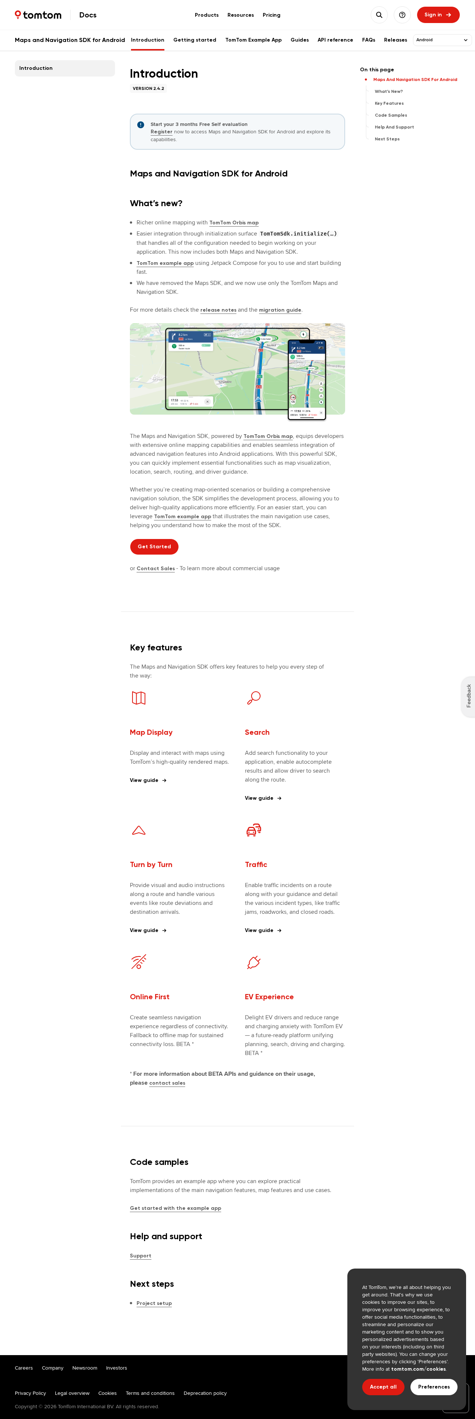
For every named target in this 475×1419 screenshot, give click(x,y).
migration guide (280, 310)
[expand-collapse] (466, 40)
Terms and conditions (150, 1393)
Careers (24, 1367)
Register (162, 132)
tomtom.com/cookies (418, 1369)
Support (140, 1256)
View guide (144, 780)
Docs (87, 14)
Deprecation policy (205, 1393)
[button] (402, 14)
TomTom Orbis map (234, 223)
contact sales (167, 1083)
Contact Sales (156, 568)
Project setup (154, 1303)
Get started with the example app (175, 1208)
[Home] (38, 14)
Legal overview (72, 1393)
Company (52, 1367)
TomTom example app (165, 263)
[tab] (207, 15)
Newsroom (84, 1367)
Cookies (107, 1393)
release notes (218, 310)
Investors (116, 1367)
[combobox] (438, 40)
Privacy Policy (30, 1393)
